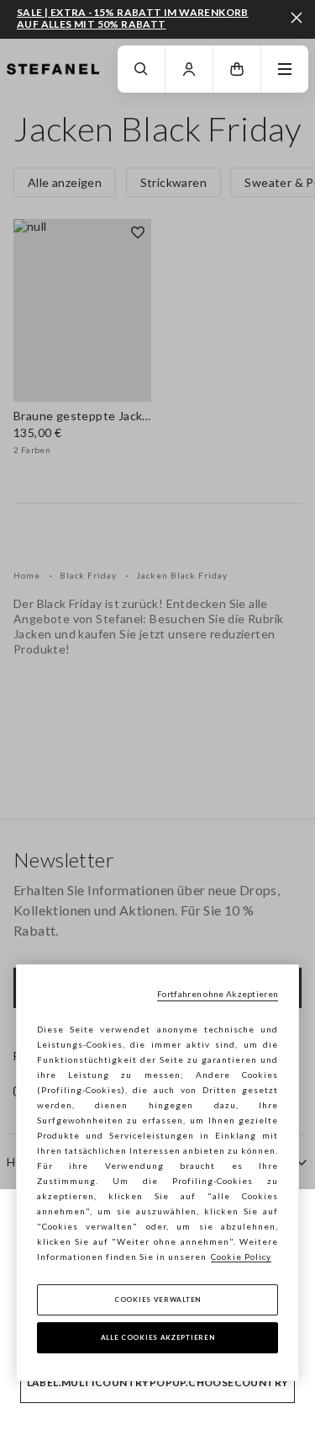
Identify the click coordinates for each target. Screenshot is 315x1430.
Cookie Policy (241, 1256)
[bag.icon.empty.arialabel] (236, 69)
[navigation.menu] (284, 69)
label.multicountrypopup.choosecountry (158, 1382)
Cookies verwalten (157, 1299)
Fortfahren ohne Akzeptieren (217, 994)
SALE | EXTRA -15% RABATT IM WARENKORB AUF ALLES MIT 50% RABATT (133, 18)
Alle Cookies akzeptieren (158, 1337)
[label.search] (141, 69)
